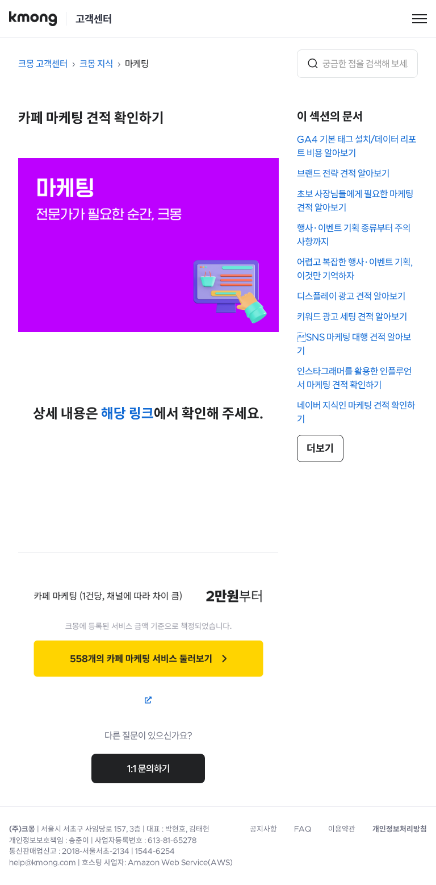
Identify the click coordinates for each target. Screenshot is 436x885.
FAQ (302, 829)
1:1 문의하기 (148, 768)
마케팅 (137, 63)
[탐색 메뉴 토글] (419, 18)
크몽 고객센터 (43, 63)
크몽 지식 (96, 63)
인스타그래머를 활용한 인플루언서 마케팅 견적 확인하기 (354, 378)
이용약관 (341, 829)
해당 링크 (127, 413)
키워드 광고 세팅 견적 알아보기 (352, 316)
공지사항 (263, 829)
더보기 (320, 448)
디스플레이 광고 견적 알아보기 (351, 296)
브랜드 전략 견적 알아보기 (343, 173)
